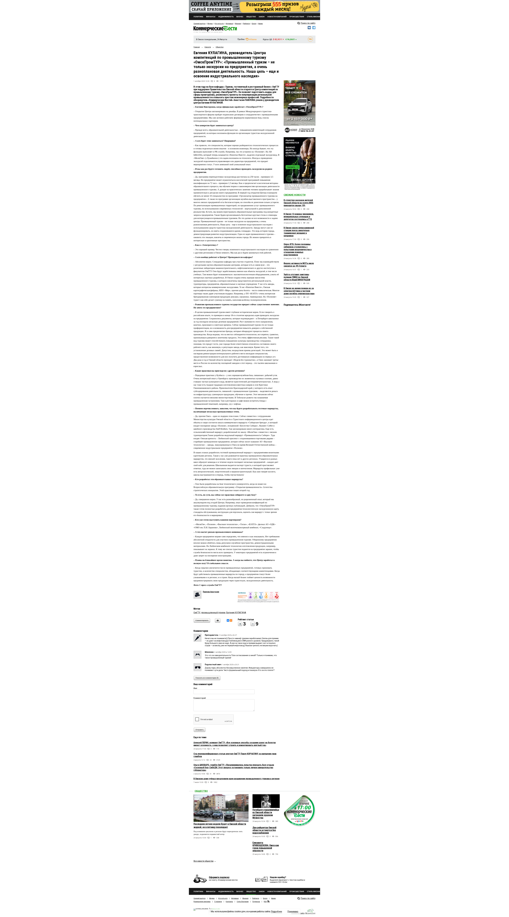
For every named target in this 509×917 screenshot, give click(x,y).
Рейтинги (246, 24)
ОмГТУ (197, 612)
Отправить (200, 730)
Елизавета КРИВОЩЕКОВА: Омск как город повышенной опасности (266, 846)
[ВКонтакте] (228, 620)
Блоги (254, 24)
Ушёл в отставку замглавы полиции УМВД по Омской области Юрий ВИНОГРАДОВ (297, 277)
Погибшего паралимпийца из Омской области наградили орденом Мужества (266, 813)
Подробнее (276, 911)
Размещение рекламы (202, 902)
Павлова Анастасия (211, 592)
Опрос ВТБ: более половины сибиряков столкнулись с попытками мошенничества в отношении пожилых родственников (297, 249)
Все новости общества (203, 861)
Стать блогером (243, 902)
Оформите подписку (219, 877)
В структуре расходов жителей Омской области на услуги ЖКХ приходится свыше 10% (298, 203)
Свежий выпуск (199, 24)
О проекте (218, 902)
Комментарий (200, 698)
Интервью (229, 24)
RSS (265, 902)
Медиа (210, 24)
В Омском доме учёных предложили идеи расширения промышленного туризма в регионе (237, 778)
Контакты (229, 902)
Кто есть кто (219, 24)
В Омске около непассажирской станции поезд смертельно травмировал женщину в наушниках (299, 231)
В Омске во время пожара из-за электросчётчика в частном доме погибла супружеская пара (299, 291)
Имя (195, 688)
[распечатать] (217, 622)
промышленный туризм (213, 612)
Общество (201, 791)
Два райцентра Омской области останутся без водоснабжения (264, 830)
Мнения (238, 24)
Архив (260, 24)
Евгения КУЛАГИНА (236, 612)
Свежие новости (295, 194)
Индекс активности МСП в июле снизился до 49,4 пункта (299, 264)
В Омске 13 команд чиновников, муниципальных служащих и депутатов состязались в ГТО (299, 217)
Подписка (256, 902)
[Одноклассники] (231, 620)
